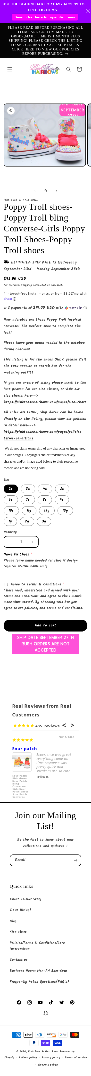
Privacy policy (51, 1057)
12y (47, 510)
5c (62, 489)
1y (10, 521)
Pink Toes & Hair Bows (43, 1051)
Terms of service (76, 1057)
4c (45, 489)
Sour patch (24, 748)
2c (11, 489)
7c (28, 499)
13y (65, 510)
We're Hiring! (21, 910)
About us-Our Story (25, 899)
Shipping (26, 285)
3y (44, 521)
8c (45, 499)
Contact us (19, 960)
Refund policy (28, 1057)
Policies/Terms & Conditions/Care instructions (37, 946)
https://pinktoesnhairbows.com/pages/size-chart (45, 402)
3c (28, 489)
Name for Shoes (16, 554)
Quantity (10, 532)
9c (62, 499)
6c (11, 499)
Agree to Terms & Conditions (36, 584)
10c (11, 510)
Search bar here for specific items (45, 17)
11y (29, 510)
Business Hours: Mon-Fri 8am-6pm (38, 971)
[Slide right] (56, 191)
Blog (13, 921)
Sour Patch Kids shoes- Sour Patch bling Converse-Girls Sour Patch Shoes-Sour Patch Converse (21, 783)
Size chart (18, 932)
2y (27, 521)
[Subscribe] (75, 860)
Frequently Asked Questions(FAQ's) (39, 982)
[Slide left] (35, 191)
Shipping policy (48, 1065)
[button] (9, 69)
